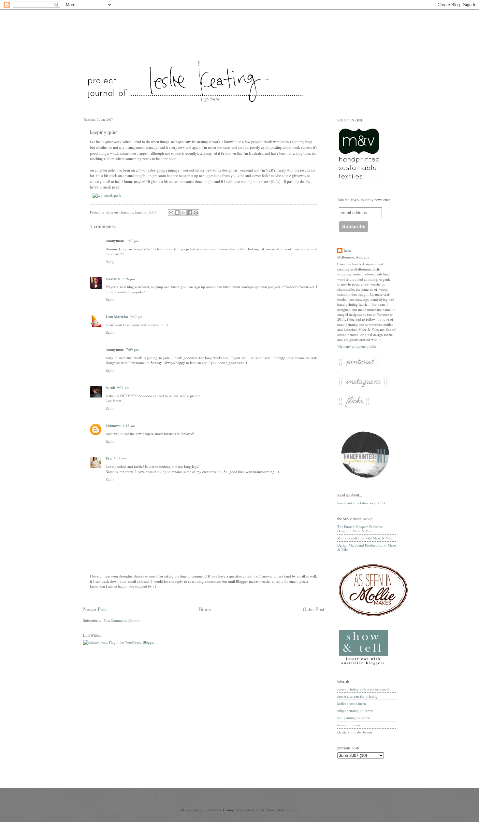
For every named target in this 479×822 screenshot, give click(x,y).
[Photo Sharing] (107, 195)
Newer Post (95, 609)
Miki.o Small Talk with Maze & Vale (364, 538)
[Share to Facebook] (189, 212)
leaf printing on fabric (353, 717)
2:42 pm (136, 316)
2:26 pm (128, 278)
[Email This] (171, 212)
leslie (347, 250)
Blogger (292, 809)
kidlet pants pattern (351, 703)
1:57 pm (132, 240)
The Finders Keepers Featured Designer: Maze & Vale (359, 528)
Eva (109, 458)
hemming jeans (348, 724)
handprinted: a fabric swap (357, 502)
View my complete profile (356, 346)
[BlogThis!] (177, 212)
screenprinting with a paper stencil (363, 689)
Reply (110, 261)
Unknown (113, 425)
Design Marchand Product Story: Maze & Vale (366, 547)
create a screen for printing (357, 696)
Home (204, 609)
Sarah (110, 387)
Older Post (313, 609)
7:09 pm (132, 349)
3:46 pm (120, 458)
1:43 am (129, 425)
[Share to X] (183, 212)
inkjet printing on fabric (355, 710)
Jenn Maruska (117, 316)
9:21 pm (123, 387)
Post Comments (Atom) (121, 620)
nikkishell (113, 279)
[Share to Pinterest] (196, 212)
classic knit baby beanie (355, 732)
